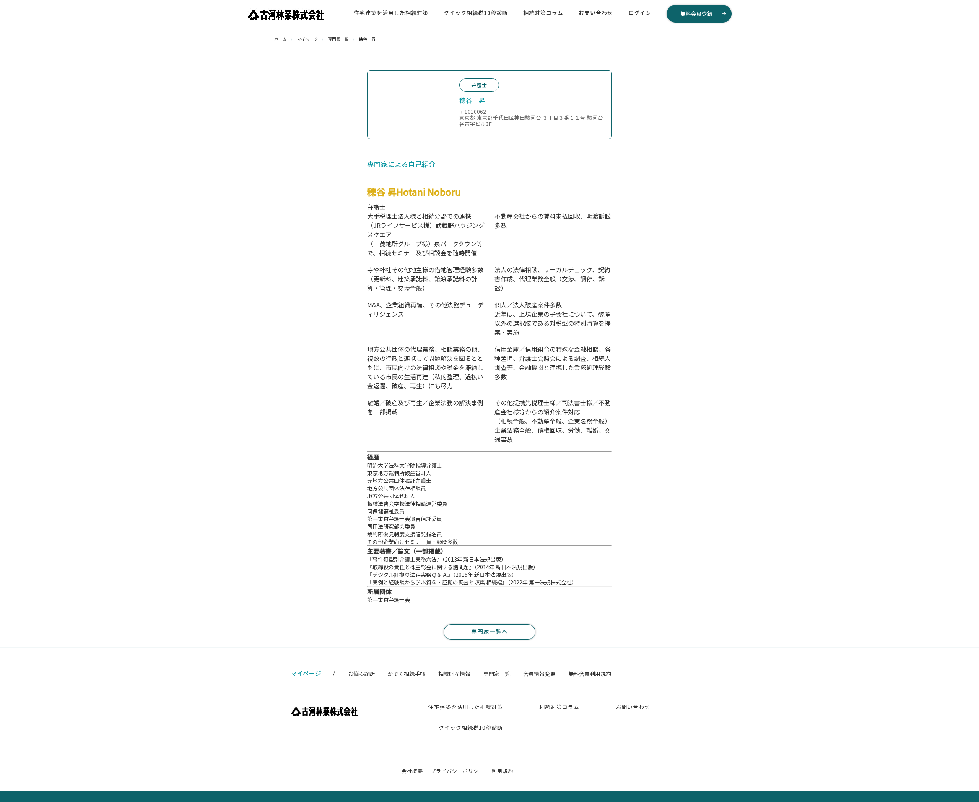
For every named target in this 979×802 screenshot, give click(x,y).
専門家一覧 (338, 39)
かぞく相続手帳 (406, 673)
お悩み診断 (361, 673)
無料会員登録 (696, 13)
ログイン (639, 12)
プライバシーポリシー (457, 770)
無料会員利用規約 (589, 673)
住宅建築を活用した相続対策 (391, 12)
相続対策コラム (543, 12)
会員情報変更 (539, 673)
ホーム (280, 39)
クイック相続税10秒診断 (476, 12)
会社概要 (412, 770)
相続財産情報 (454, 673)
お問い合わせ (596, 12)
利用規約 (502, 770)
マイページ (307, 39)
